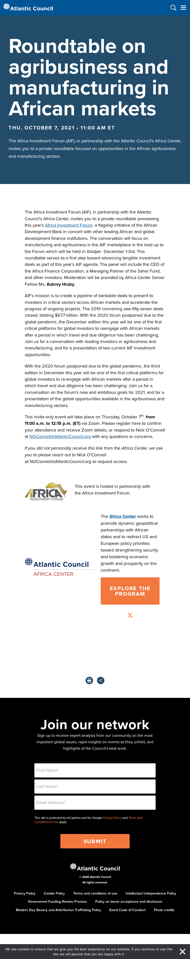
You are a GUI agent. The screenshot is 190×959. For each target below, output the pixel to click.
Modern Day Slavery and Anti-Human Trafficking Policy (58, 909)
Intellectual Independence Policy (151, 893)
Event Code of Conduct (127, 909)
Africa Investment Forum (69, 225)
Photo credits (164, 909)
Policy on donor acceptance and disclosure (128, 901)
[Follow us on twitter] (130, 616)
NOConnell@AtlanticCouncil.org (60, 436)
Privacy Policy (112, 818)
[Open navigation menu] (183, 7)
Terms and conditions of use (95, 893)
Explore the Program (130, 591)
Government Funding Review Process (57, 901)
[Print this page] (89, 680)
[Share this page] (100, 680)
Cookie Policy (54, 893)
